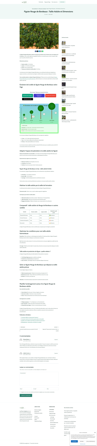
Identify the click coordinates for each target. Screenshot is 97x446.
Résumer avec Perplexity (39, 96)
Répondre (56, 339)
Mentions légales (37, 409)
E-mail (35, 388)
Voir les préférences (90, 441)
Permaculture (53, 424)
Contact (36, 416)
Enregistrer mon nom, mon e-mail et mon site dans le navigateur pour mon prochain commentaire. (37, 392)
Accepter (74, 441)
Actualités (52, 428)
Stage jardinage (47, 2)
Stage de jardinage (38, 421)
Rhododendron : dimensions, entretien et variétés (31, 322)
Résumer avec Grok (27, 99)
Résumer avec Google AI (50, 95)
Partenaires (41, 2)
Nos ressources (52, 415)
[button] (94, 432)
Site (48, 388)
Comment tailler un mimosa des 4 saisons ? (29, 317)
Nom (21, 388)
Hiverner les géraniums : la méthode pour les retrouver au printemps (70, 417)
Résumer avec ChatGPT (27, 95)
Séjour (35, 419)
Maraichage (52, 418)
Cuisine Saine (52, 426)
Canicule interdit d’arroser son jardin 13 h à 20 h (29, 329)
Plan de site (36, 411)
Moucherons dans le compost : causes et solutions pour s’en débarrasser (70, 427)
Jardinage (52, 417)
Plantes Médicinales (54, 422)
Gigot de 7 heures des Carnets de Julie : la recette (51, 329)
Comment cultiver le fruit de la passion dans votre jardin (32, 319)
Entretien (52, 420)
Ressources (52, 406)
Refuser (81, 441)
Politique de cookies (38, 413)
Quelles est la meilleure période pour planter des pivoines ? (33, 320)
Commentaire (23, 373)
